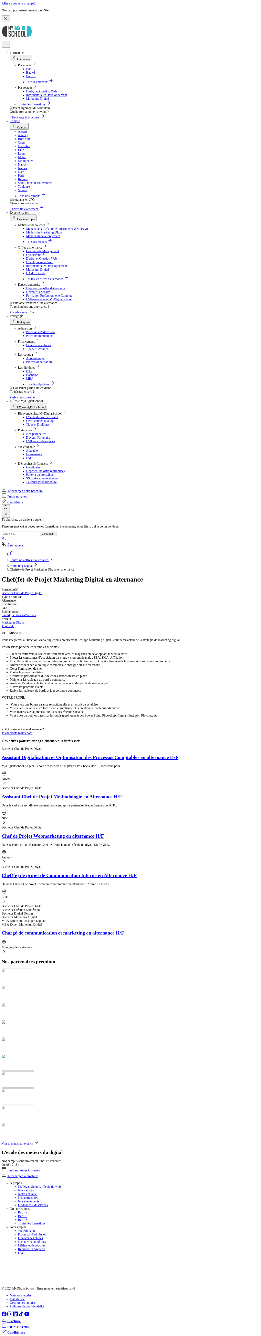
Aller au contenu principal (18, 3)
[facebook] (4, 1315)
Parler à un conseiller (39, 474)
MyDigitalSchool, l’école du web (39, 1186)
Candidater (33, 467)
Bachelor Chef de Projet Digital (22, 593)
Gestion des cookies (22, 1302)
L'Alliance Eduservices (33, 1205)
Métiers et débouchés (31, 1245)
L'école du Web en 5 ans (42, 417)
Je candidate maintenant (17, 733)
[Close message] (6, 18)
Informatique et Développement (46, 95)
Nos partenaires (36, 434)
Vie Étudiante (26, 1230)
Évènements (34, 454)
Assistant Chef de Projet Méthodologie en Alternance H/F (62, 796)
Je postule (8, 626)
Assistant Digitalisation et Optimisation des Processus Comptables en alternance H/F (90, 757)
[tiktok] (21, 1315)
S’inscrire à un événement (42, 478)
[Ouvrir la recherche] (6, 507)
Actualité (32, 450)
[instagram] (10, 1315)
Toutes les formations (31, 1223)
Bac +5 (30, 76)
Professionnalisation (39, 362)
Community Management (42, 251)
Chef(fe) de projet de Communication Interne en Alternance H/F (69, 875)
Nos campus (26, 1190)
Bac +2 (30, 69)
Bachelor (32, 375)
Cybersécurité (35, 255)
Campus (15, 121)
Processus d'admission (40, 332)
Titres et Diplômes (38, 424)
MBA (30, 378)
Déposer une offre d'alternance (45, 288)
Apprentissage (35, 358)
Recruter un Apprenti (31, 1249)
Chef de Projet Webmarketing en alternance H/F (53, 836)
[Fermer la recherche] (6, 514)
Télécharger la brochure (41, 482)
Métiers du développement (43, 236)
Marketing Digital (37, 98)
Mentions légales (20, 1295)
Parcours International (40, 335)
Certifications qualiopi (40, 420)
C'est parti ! (48, 533)
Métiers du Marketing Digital (44, 232)
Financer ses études (38, 345)
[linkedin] (16, 1315)
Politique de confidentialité (27, 1306)
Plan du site (17, 1299)
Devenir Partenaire (38, 292)
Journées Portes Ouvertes (23, 1170)
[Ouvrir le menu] (6, 44)
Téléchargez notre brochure (25, 491)
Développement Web (39, 262)
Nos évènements (28, 1201)
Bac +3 (30, 72)
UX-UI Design (35, 273)
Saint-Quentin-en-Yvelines (19, 615)
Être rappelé (15, 545)
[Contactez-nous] (4, 539)
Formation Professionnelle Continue (49, 295)
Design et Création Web (41, 91)
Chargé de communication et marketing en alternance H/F (63, 933)
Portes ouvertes (17, 496)
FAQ (29, 458)
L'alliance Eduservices (40, 441)
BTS (29, 371)
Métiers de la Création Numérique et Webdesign (57, 228)
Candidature (15, 502)
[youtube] (26, 1315)
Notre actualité (27, 1194)
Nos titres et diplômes (32, 1241)
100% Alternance (37, 349)
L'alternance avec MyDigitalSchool (49, 299)
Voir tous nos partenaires (17, 1143)
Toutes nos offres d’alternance (29, 560)
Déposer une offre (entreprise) (45, 471)
